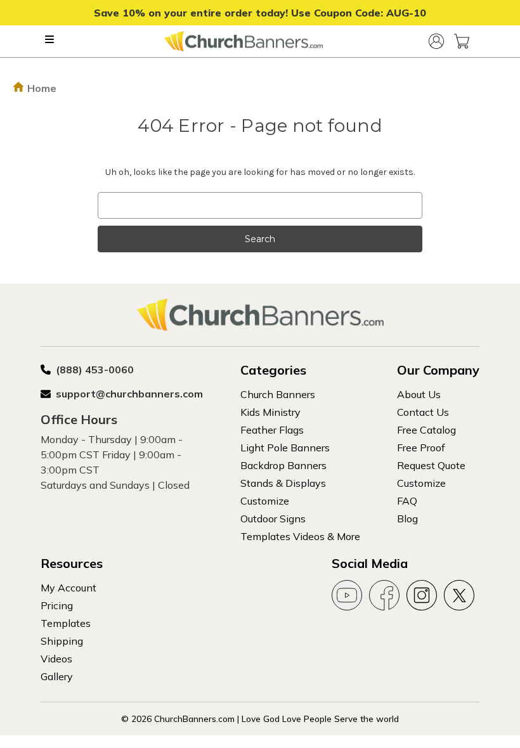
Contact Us (423, 412)
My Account (68, 587)
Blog (407, 518)
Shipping (62, 641)
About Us (419, 394)
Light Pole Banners (285, 447)
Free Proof (421, 447)
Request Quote (431, 465)
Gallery (57, 676)
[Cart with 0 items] (461, 41)
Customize (264, 500)
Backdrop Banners (283, 465)
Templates (66, 623)
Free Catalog (426, 429)
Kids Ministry (270, 412)
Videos (56, 658)
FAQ (407, 500)
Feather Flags (272, 429)
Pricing (57, 605)
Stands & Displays (283, 483)
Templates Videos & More (300, 536)
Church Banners (277, 394)
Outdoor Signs (273, 518)
